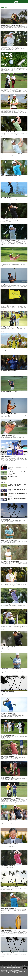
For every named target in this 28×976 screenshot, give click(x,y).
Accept (24, 968)
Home (2, 4)
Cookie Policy (17, 972)
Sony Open (6, 4)
